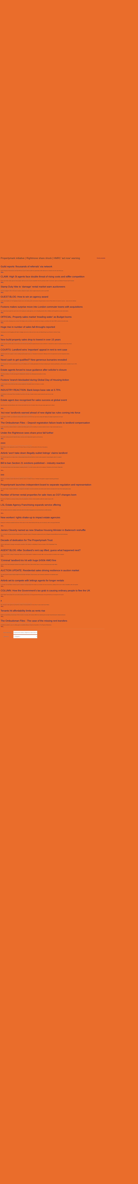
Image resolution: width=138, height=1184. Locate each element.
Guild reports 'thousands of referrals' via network (26, 266)
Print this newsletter (101, 258)
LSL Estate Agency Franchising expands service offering (31, 504)
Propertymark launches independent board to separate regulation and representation (46, 484)
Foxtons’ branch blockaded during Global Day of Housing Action (35, 380)
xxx (2, 474)
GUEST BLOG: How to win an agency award (24, 296)
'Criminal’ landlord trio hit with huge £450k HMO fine (28, 560)
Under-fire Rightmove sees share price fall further (27, 432)
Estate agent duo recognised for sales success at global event (34, 400)
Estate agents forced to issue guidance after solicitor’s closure (34, 369)
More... (2, 272)
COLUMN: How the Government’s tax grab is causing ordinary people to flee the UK (45, 590)
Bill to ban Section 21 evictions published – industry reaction (33, 463)
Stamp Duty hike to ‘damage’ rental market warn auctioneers (33, 286)
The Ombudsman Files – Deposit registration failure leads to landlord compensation (45, 422)
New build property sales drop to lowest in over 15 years (31, 339)
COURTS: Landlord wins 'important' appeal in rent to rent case (34, 349)
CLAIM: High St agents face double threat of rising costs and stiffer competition (42, 276)
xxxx (3, 443)
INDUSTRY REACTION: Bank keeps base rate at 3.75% (31, 390)
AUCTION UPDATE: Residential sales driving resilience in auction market (40, 570)
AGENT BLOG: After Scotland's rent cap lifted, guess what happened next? (41, 550)
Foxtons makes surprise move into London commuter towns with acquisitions (42, 306)
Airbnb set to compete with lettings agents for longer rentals (32, 580)
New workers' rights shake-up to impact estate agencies (30, 517)
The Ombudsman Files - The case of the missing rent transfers (34, 620)
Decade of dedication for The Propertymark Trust (27, 540)
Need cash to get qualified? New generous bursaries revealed (34, 359)
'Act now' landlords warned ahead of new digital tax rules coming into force (40, 412)
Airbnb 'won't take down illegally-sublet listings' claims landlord (34, 453)
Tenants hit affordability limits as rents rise (23, 610)
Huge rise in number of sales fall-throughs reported (28, 327)
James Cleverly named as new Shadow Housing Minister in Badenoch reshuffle (43, 530)
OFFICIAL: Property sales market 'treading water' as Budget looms (36, 317)
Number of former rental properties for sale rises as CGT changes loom (38, 494)
